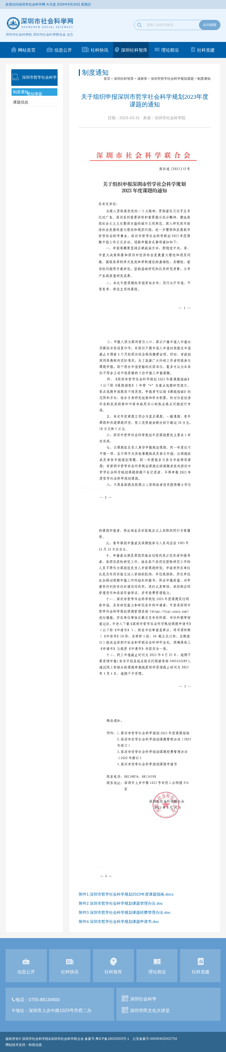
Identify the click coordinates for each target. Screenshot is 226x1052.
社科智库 (113, 972)
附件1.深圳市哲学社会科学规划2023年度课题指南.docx (126, 894)
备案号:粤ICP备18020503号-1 (107, 1039)
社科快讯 (99, 50)
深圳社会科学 (143, 999)
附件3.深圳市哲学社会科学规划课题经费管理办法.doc (125, 912)
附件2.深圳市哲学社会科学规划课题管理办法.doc (121, 903)
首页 (107, 79)
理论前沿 (170, 50)
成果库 (142, 79)
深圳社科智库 (134, 50)
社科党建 (206, 50)
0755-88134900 (44, 1000)
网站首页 (27, 50)
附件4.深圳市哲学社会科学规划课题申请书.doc (119, 921)
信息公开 (63, 50)
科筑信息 (35, 1045)
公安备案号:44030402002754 (155, 1039)
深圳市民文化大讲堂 (150, 1010)
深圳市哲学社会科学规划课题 (172, 79)
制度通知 (204, 79)
